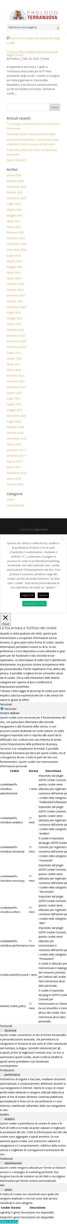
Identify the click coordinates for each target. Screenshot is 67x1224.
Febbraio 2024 (15, 284)
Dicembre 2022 (16, 335)
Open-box (41, 529)
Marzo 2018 (14, 444)
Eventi (45, 58)
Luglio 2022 (14, 352)
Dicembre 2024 (16, 238)
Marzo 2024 (14, 278)
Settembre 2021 (16, 387)
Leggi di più (27, 595)
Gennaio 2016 (15, 484)
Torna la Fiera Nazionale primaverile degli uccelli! (32, 53)
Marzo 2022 (14, 370)
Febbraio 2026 (15, 181)
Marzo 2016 (14, 478)
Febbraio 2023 (15, 330)
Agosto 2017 (14, 461)
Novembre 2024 (16, 244)
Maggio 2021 (15, 410)
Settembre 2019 (16, 438)
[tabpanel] (33, 869)
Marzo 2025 (14, 227)
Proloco (15, 58)
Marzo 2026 (14, 175)
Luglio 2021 (14, 398)
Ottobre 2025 (15, 192)
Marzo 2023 (14, 324)
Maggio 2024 (15, 267)
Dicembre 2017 (16, 450)
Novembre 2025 (16, 186)
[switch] (2, 1030)
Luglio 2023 (14, 312)
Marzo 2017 (14, 467)
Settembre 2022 (16, 347)
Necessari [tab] (6, 704)
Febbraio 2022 (15, 375)
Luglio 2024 (14, 255)
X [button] (63, 538)
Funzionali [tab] (6, 1026)
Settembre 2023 (16, 307)
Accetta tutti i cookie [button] (34, 603)
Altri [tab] (2, 1185)
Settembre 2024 (16, 249)
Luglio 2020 (14, 421)
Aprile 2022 (13, 364)
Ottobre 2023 (15, 301)
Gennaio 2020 (15, 433)
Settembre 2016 (16, 473)
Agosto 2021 (14, 393)
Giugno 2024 (14, 261)
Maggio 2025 (15, 215)
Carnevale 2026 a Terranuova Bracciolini (31, 134)
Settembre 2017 (16, 455)
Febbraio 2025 (15, 232)
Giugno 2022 (14, 358)
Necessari (10, 708)
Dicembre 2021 (16, 381)
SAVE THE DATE (16, 160)
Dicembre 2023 (16, 295)
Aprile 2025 (13, 221)
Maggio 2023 (15, 318)
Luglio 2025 (14, 204)
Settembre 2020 (16, 415)
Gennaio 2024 (15, 289)
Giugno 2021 (14, 404)
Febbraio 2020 (15, 427)
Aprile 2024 (13, 272)
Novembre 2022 (16, 341)
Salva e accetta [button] (9, 1221)
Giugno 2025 (14, 209)
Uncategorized (15, 505)
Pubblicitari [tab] (6, 1158)
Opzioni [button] (43, 595)
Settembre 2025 (16, 198)
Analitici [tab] (4, 1114)
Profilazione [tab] (7, 1070)
